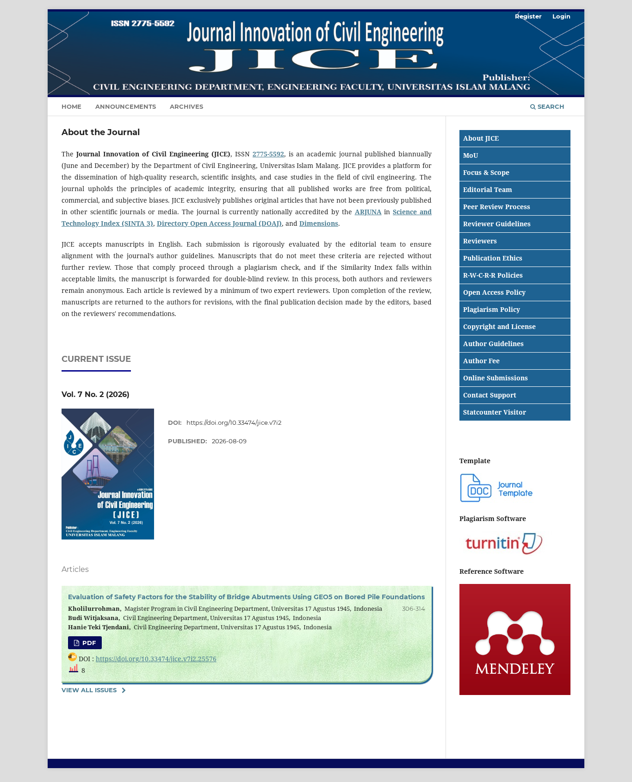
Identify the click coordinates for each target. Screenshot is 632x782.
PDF (88, 642)
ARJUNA (368, 211)
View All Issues (89, 690)
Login (561, 16)
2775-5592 (268, 153)
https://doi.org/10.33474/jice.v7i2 (233, 422)
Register (528, 16)
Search (550, 106)
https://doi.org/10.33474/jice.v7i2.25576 (156, 658)
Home (71, 106)
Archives (186, 106)
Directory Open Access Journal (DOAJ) (219, 223)
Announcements (125, 106)
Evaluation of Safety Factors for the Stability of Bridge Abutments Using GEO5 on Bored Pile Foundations (246, 597)
